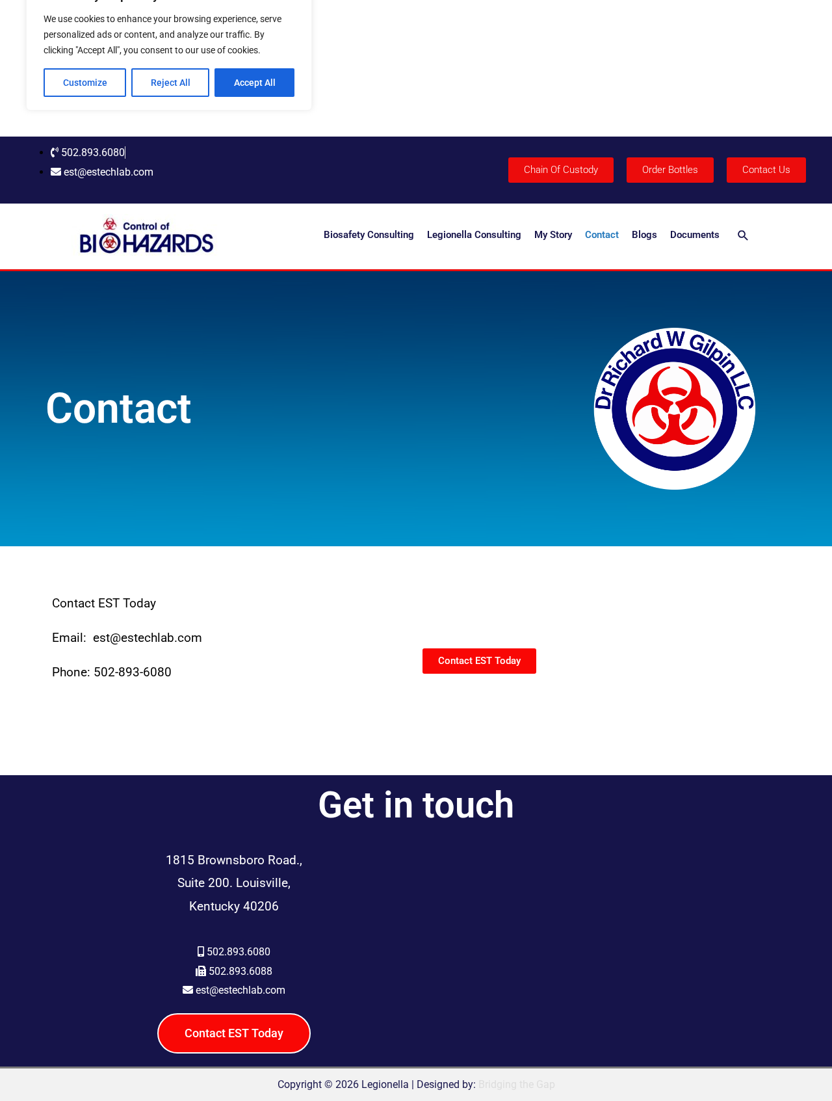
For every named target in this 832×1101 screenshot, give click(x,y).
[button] (743, 235)
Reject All (170, 82)
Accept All (255, 82)
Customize (85, 82)
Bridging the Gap (516, 1084)
